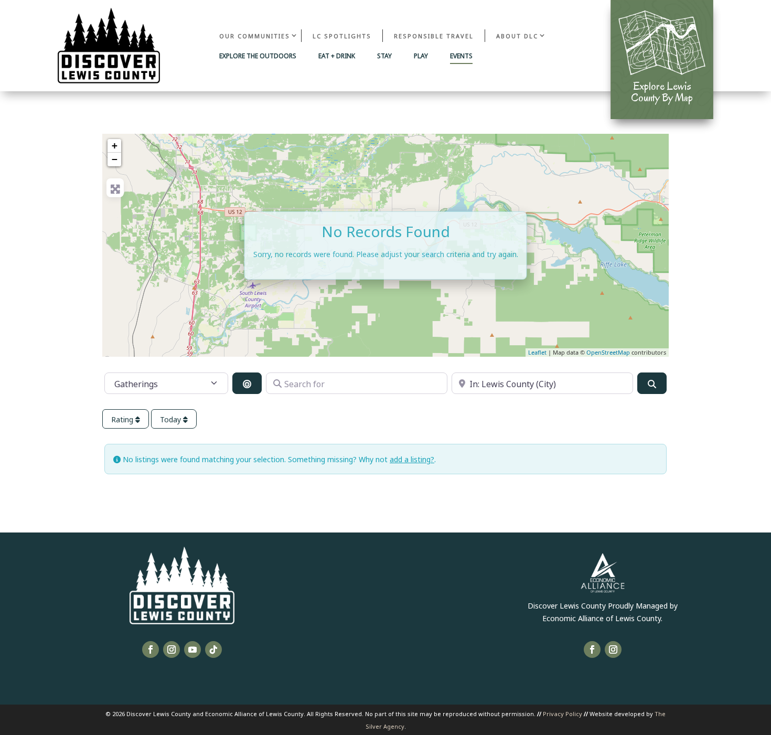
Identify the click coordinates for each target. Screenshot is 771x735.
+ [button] (114, 145)
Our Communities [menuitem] (254, 35)
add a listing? (412, 458)
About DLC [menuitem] (517, 35)
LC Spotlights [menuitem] (342, 35)
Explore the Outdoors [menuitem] (257, 56)
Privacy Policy (562, 713)
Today (171, 418)
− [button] (114, 159)
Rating (123, 418)
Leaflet (537, 352)
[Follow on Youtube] (192, 649)
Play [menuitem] (421, 56)
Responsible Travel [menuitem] (434, 35)
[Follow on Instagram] (171, 649)
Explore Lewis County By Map (662, 92)
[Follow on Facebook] (150, 649)
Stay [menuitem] (384, 56)
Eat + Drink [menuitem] (336, 56)
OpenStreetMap (608, 352)
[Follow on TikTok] (213, 649)
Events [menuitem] (461, 56)
